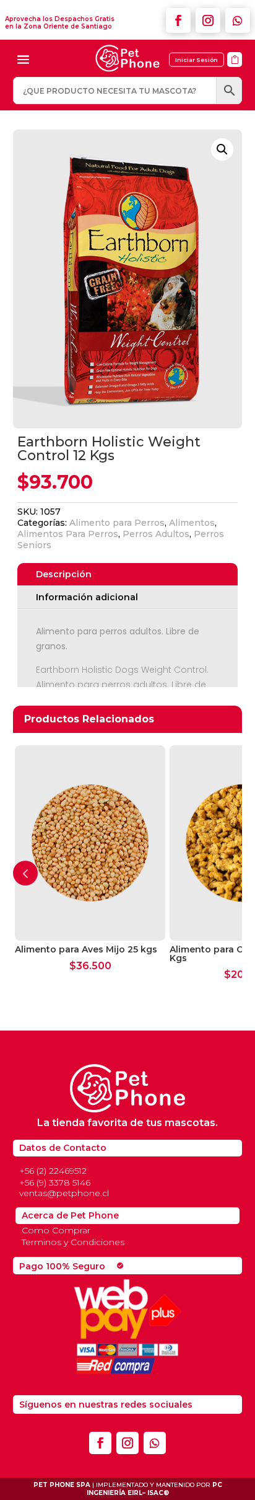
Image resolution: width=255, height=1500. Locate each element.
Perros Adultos (156, 533)
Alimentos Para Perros (67, 533)
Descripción (64, 574)
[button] (222, 149)
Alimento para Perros (117, 522)
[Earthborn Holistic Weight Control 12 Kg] (234, 71)
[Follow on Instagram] (208, 20)
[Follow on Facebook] (178, 20)
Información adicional (87, 597)
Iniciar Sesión (196, 59)
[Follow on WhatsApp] (237, 20)
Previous (25, 873)
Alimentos (192, 522)
